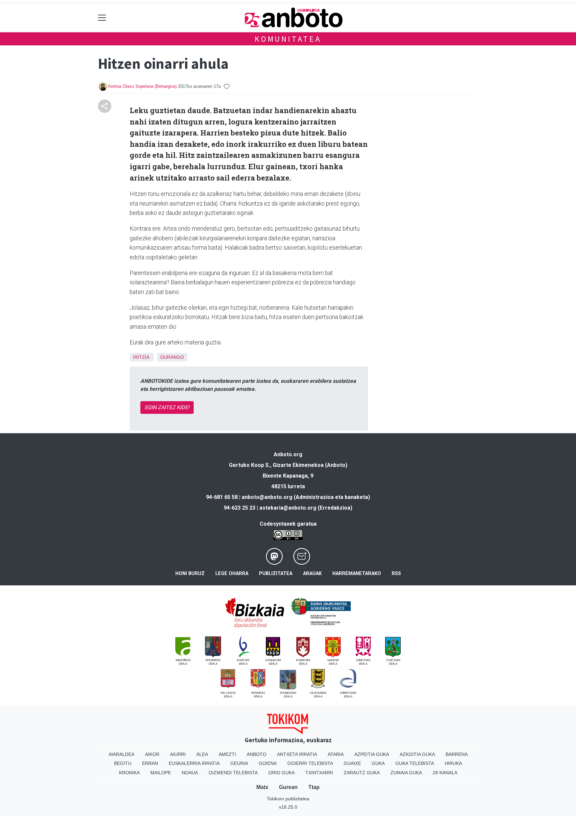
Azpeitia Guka (371, 754)
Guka (378, 763)
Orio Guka (281, 772)
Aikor (152, 754)
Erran (150, 763)
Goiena (268, 763)
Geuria (239, 763)
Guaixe (352, 763)
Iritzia (141, 357)
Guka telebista (414, 763)
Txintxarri (319, 772)
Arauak (312, 573)
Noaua (190, 772)
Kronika (129, 772)
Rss (396, 573)
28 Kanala (445, 772)
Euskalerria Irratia (194, 763)
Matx (262, 787)
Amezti (227, 754)
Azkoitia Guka (417, 754)
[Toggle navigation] (102, 17)
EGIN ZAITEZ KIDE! (167, 407)
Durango (172, 357)
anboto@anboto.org (267, 497)
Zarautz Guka (362, 772)
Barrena (457, 754)
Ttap (314, 787)
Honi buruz (190, 573)
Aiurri (178, 754)
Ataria (336, 754)
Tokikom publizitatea (288, 798)
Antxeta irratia (297, 754)
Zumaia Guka (406, 772)
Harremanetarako (356, 573)
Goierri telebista (310, 763)
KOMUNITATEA (288, 39)
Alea (202, 754)
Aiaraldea (121, 754)
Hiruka (453, 763)
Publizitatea (275, 573)
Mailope (160, 772)
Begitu (122, 763)
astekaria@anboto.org (287, 508)
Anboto (256, 754)
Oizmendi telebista (233, 772)
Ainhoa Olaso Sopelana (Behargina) (142, 86)
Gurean (288, 787)
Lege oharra (231, 573)
